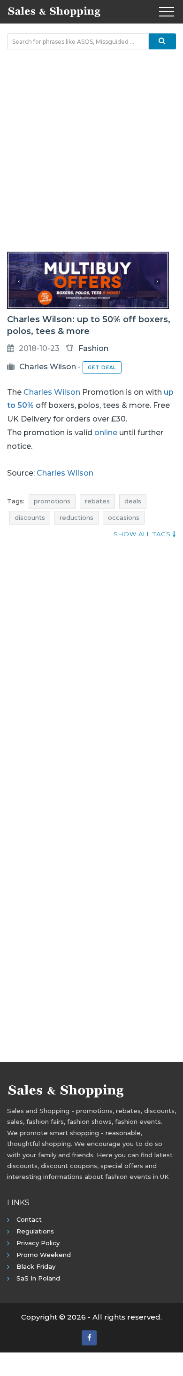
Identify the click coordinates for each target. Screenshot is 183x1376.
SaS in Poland (38, 1278)
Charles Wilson (47, 366)
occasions (123, 517)
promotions (52, 501)
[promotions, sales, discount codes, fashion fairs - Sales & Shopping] (54, 11)
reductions (76, 517)
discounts (30, 517)
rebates (97, 501)
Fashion (93, 348)
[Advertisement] (91, 150)
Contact (29, 1219)
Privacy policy (38, 1243)
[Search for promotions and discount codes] (162, 41)
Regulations (35, 1231)
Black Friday (35, 1266)
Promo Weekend (43, 1254)
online (105, 432)
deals (132, 501)
